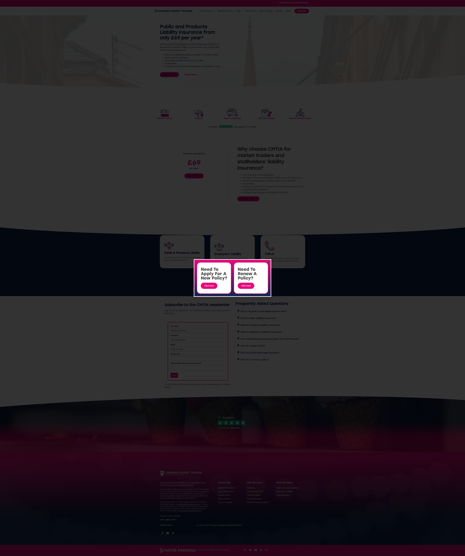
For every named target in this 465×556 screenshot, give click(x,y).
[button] (268, 262)
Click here (209, 286)
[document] (232, 278)
